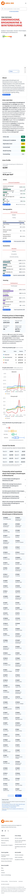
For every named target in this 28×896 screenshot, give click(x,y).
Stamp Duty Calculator (6, 861)
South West (10, 30)
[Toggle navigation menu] (26, 3)
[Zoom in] (25, 68)
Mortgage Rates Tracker (7, 858)
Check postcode (5, 838)
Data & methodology (6, 875)
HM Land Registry (5, 804)
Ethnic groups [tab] (14, 212)
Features (3, 843)
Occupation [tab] (14, 254)
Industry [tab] (14, 251)
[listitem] (7, 518)
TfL (9, 807)
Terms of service (13, 881)
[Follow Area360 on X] (8, 830)
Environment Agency (12, 805)
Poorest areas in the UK (20, 844)
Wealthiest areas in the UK (20, 847)
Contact (3, 872)
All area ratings (18, 838)
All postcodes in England (6, 845)
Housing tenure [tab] (14, 283)
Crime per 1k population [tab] (14, 182)
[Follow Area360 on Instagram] (5, 830)
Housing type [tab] (14, 286)
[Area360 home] (7, 3)
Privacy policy (4, 881)
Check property (5, 840)
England (3, 30)
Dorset (16, 30)
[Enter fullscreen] (25, 35)
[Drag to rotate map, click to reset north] (25, 72)
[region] (14, 54)
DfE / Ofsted (16, 804)
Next (18, 795)
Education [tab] (14, 248)
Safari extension (18, 857)
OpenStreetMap (5, 807)
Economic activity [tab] (14, 256)
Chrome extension (19, 855)
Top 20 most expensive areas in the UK (20, 841)
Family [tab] (14, 217)
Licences (20, 881)
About (2, 870)
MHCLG (5, 805)
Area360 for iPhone (19, 859)
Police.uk (11, 804)
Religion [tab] (14, 215)
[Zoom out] (25, 70)
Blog (2, 868)
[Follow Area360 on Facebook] (2, 830)
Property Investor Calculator (5, 855)
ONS (20, 804)
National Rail (13, 807)
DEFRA (18, 805)
